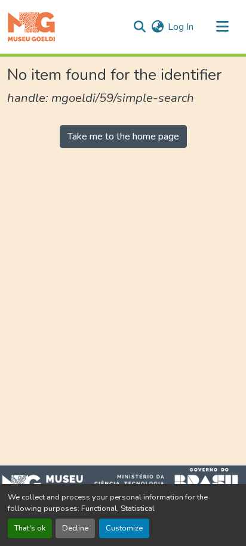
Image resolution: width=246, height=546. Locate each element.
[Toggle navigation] (222, 26)
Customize (124, 528)
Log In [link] (180, 26)
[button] (31, 27)
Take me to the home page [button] (123, 136)
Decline (75, 528)
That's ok (29, 528)
